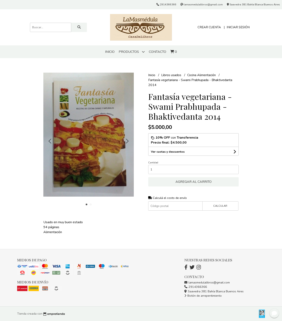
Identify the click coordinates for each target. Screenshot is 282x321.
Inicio (110, 52)
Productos (129, 52)
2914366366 (197, 287)
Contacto (157, 52)
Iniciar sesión (238, 27)
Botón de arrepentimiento (204, 296)
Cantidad (153, 162)
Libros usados (171, 75)
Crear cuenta (209, 27)
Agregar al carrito (193, 181)
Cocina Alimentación (202, 75)
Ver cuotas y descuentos (168, 152)
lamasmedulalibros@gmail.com (209, 282)
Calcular (220, 206)
